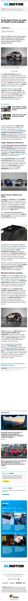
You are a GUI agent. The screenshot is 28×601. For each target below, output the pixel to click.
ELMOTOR (4, 508)
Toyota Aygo (10, 369)
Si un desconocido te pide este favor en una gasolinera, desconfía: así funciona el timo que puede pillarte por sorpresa (20, 528)
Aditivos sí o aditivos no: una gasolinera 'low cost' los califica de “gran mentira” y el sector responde (8, 527)
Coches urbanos (22, 368)
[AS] (7, 583)
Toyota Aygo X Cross (17, 369)
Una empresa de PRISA (14, 596)
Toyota (11, 89)
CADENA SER (21, 508)
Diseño (6, 369)
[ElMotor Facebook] (11, 579)
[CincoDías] (12, 583)
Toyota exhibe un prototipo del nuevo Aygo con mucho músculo (19, 108)
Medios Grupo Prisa (14, 599)
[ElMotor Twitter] (13, 579)
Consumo (3, 369)
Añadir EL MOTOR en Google (9, 31)
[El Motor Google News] (18, 579)
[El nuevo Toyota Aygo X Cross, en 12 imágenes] (14, 181)
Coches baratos (15, 368)
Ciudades (10, 368)
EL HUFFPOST (9, 508)
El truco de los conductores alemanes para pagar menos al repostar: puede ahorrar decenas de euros (20, 549)
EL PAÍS (14, 508)
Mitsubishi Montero (15, 0)
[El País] (4, 583)
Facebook (3, 365)
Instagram (11, 365)
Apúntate (6, 481)
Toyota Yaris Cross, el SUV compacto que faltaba (19, 115)
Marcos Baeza (6, 27)
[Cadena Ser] (24, 583)
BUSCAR (5, 494)
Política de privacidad (11, 574)
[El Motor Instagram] (15, 579)
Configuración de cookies (20, 574)
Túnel (21, 0)
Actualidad (3, 17)
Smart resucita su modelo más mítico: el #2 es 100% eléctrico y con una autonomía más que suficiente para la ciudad (14, 463)
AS (17, 508)
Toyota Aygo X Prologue (5, 370)
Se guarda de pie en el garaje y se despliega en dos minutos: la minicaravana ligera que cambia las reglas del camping (12, 435)
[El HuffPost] (19, 583)
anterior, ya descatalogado (16, 154)
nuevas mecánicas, (11, 347)
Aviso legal (5, 574)
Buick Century (8, 0)
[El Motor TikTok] (16, 579)
